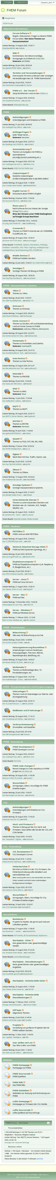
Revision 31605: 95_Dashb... (12, 778)
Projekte (17, 1025)
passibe (28, 100)
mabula (21, 48)
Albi (27, 1037)
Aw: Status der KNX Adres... (12, 384)
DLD (50, 263)
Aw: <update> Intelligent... (12, 1037)
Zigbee (16, 454)
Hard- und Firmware (23, 824)
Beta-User (30, 164)
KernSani (25, 137)
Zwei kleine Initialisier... (11, 316)
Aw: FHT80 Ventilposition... (12, 449)
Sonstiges (18, 268)
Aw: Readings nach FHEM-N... (13, 144)
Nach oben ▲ (44, 1175)
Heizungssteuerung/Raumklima (29, 647)
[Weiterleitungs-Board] (7, 1067)
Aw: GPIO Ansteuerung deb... (13, 574)
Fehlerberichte (20, 866)
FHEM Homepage (21, 1065)
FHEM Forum (16, 10)
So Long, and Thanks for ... (12, 223)
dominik (40, 1159)
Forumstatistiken (15, 1128)
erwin (29, 127)
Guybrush (31, 416)
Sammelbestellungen (22, 957)
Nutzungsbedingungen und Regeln (24, 1175)
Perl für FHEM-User (25, 168)
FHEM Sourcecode (22, 1073)
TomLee (27, 734)
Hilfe (9, 1175)
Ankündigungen (21, 117)
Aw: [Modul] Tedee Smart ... (12, 495)
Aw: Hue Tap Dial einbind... (12, 464)
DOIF (16, 168)
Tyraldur (28, 1020)
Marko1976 (30, 557)
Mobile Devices (20, 255)
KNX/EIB (17, 373)
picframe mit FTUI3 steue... (12, 240)
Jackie (28, 464)
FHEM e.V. (44, 93)
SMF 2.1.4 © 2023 (22, 1177)
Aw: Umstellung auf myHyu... (13, 719)
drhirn (28, 68)
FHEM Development (23, 746)
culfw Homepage (21, 1101)
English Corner (20, 190)
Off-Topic (17, 1010)
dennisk (31, 795)
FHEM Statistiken (21, 1090)
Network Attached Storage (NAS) (29, 546)
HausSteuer (31, 278)
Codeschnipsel (20, 173)
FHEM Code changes (23, 765)
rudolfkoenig (30, 223)
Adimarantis (44, 329)
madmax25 (32, 368)
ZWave (16, 469)
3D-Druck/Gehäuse (31, 935)
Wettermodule (32, 519)
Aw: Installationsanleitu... (11, 100)
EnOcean (17, 306)
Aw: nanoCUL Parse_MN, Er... (13, 890)
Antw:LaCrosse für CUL (11, 819)
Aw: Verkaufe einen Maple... (12, 953)
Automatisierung (21, 149)
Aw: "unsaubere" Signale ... (12, 839)
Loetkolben (31, 953)
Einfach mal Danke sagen (12, 1020)
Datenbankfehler (8, 48)
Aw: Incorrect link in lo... (11, 201)
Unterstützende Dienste (25, 499)
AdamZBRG (30, 479)
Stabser (32, 1135)
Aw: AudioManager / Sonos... (13, 679)
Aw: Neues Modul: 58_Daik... (13, 662)
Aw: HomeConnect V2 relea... (13, 336)
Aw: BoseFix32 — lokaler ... (12, 931)
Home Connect (20, 320)
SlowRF (16, 438)
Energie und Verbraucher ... (12, 1005)
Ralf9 (25, 819)
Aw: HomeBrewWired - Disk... (13, 353)
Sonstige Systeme (21, 485)
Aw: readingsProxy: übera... (12, 127)
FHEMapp (43, 245)
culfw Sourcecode (22, 1110)
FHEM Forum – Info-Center (17, 1123)
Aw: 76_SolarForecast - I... (12, 703)
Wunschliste (19, 783)
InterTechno (19, 358)
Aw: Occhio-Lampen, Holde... (13, 642)
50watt (29, 495)
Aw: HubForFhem (38, 263)
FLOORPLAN (37, 250)
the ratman (31, 620)
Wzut (24, 394)
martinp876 (26, 346)
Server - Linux (20, 579)
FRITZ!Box (18, 531)
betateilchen (31, 185)
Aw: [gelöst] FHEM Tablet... (12, 68)
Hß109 (31, 989)
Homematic (19, 340)
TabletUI (26, 245)
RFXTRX (17, 421)
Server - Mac (19, 594)
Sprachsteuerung (21, 250)
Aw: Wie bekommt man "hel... (13, 368)
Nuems (28, 401)
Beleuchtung (19, 632)
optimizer (31, 719)
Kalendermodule (20, 519)
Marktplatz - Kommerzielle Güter (29, 980)
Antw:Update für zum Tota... (12, 605)
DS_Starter (28, 85)
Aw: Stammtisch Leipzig (11, 85)
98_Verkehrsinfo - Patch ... (12, 515)
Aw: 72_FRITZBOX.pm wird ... (13, 541)
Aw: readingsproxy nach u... (12, 164)
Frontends (18, 228)
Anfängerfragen (21, 132)
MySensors (43, 935)
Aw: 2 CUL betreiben (10, 907)
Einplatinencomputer (23, 561)
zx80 (29, 541)
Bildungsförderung (21, 105)
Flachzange (27, 316)
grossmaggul (31, 240)
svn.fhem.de (27, 771)
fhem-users (19, 205)
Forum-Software (21, 33)
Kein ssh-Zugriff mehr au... (12, 557)
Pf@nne (35, 329)
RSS (30, 250)
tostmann (29, 839)
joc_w (28, 449)
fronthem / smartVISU (10, 247)
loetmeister (32, 353)
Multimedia (18, 667)
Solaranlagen (19, 691)
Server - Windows (21, 610)
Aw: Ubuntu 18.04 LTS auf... (12, 589)
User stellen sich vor (23, 1042)
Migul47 (30, 589)
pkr (28, 642)
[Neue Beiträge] (7, 38)
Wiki (15, 53)
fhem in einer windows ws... (12, 620)
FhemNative (34, 245)
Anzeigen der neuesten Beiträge (17, 1142)
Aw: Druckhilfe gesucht (11, 974)
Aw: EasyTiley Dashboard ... (12, 278)
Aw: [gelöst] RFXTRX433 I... (12, 433)
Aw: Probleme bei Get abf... (12, 479)
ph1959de (26, 61)
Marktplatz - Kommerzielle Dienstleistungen (26, 996)
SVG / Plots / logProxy (28, 247)
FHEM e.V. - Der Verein (24, 90)
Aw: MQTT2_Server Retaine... (13, 416)
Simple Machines (34, 1177)
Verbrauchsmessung (23, 724)
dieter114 (29, 300)
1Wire (16, 290)
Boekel (29, 384)
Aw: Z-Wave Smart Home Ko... (13, 989)
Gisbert (31, 144)
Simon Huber (32, 1005)
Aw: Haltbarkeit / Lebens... (12, 401)
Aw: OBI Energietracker (11, 734)
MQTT (16, 406)
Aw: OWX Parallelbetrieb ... (12, 300)
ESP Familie (18, 935)
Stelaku (30, 574)
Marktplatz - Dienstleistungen (28, 961)
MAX (15, 388)
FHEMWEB (18, 245)
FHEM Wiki (40, 58)
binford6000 (32, 679)
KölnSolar (29, 1053)
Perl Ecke (17, 761)
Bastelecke (18, 919)
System (29, 778)
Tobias (28, 433)
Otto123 (30, 605)
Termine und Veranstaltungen (28, 73)
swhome (27, 329)
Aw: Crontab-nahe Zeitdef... (12, 185)
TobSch (30, 890)
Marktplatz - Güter (22, 940)
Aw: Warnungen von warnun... (13, 795)
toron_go (30, 662)
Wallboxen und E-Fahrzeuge (27, 710)
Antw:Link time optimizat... (12, 862)
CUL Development (22, 851)
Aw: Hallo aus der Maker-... (12, 1053)
